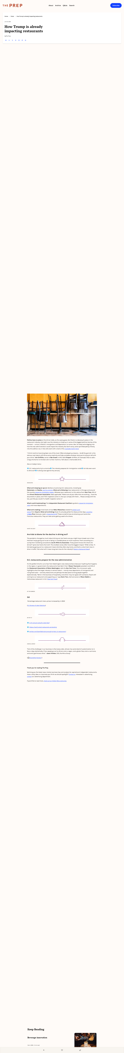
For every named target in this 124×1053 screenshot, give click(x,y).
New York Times (52, 579)
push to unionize (48, 490)
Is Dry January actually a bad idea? (39, 623)
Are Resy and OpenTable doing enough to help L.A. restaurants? (47, 631)
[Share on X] (12, 40)
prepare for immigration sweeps (44, 492)
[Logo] (12, 5)
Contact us (72, 674)
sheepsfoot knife (52, 514)
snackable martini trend (72, 449)
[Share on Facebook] (9, 40)
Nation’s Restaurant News (81, 549)
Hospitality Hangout (35, 658)
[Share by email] (6, 40)
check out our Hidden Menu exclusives (55, 681)
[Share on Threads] (15, 40)
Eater (30, 514)
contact (29, 676)
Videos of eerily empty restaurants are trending (43, 627)
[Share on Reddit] (22, 40)
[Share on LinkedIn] (19, 40)
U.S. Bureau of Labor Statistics (36, 605)
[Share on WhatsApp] (25, 40)
